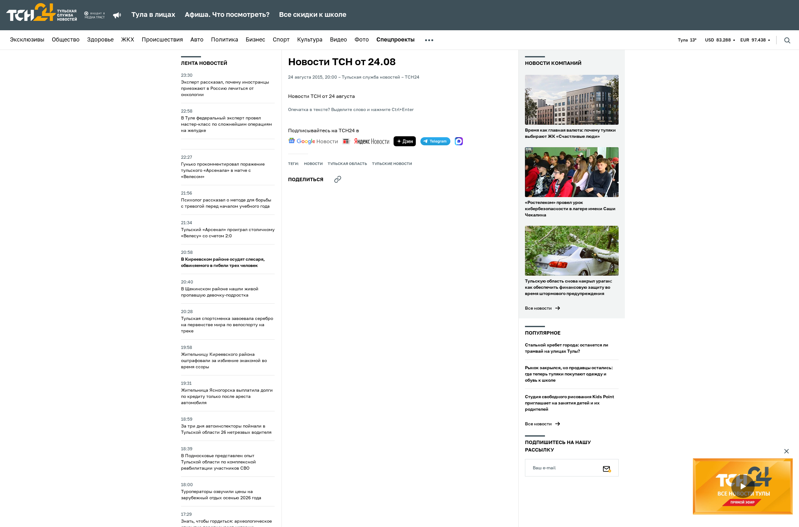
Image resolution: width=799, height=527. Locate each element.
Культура (309, 40)
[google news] (313, 141)
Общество (66, 40)
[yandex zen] (405, 141)
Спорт (281, 40)
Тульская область (347, 164)
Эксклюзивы (27, 40)
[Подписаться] (607, 467)
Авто (196, 40)
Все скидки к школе (312, 15)
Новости (313, 164)
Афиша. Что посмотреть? (227, 15)
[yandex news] (365, 141)
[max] (459, 141)
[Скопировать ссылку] (337, 179)
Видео (338, 40)
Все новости (538, 308)
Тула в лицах (153, 15)
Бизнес (255, 40)
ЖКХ (127, 40)
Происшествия (162, 40)
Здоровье (100, 40)
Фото (362, 40)
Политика (224, 40)
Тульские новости (392, 164)
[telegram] (435, 141)
